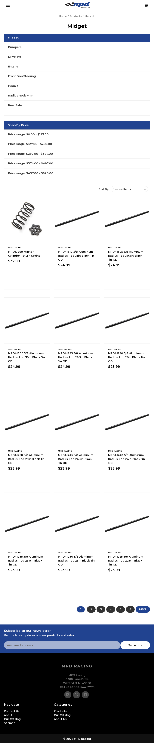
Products (60, 711)
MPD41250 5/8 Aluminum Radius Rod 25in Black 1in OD (26, 459)
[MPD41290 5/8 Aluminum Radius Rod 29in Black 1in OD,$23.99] (127, 320)
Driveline (14, 56)
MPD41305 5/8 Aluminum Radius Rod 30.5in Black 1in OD (125, 255)
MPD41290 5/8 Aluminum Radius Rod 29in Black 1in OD (126, 357)
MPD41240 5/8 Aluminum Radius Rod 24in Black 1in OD (126, 459)
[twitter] (76, 694)
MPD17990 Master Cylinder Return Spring (24, 253)
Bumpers (14, 47)
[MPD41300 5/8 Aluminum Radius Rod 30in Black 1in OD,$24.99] (27, 320)
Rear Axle (15, 105)
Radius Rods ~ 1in (20, 95)
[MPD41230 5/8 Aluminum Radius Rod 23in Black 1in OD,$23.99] (77, 524)
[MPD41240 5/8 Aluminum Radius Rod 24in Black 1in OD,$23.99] (127, 422)
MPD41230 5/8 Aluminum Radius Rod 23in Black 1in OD (76, 560)
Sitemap (9, 723)
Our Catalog (12, 719)
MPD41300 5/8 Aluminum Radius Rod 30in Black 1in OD (26, 357)
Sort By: (104, 189)
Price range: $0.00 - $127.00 (28, 134)
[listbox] (129, 189)
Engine (13, 66)
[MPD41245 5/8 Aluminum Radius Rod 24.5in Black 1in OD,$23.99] (77, 422)
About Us (60, 719)
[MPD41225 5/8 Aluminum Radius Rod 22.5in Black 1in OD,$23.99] (127, 524)
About (8, 715)
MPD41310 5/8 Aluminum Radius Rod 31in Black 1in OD (76, 255)
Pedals (13, 86)
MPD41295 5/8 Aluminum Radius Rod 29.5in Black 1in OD (75, 357)
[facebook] (85, 694)
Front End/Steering (22, 76)
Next (142, 609)
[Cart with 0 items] (138, 4)
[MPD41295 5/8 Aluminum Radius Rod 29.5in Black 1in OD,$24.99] (77, 320)
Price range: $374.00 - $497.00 (30, 163)
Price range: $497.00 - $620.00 (30, 173)
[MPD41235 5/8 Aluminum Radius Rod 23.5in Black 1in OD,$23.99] (27, 524)
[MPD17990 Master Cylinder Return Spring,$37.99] (27, 219)
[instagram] (67, 694)
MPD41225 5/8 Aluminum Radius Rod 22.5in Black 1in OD (125, 560)
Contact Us (12, 711)
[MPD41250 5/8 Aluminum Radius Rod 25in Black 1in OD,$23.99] (27, 422)
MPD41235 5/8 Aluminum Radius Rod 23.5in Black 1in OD (25, 560)
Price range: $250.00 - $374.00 (30, 153)
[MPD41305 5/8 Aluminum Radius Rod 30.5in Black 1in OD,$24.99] (127, 219)
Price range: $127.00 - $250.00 (30, 144)
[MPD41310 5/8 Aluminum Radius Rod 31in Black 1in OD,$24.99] (77, 219)
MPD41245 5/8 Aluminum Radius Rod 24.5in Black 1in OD (75, 459)
